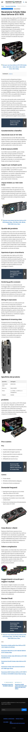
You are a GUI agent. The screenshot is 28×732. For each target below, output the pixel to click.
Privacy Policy (19, 718)
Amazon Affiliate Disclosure (17, 723)
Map (11, 722)
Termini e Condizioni (8, 718)
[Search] (26, 2)
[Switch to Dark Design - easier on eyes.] (24, 2)
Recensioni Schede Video (7, 8)
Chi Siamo (5, 722)
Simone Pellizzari (17, 8)
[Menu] (2, 2)
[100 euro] (13, 2)
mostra (10, 73)
